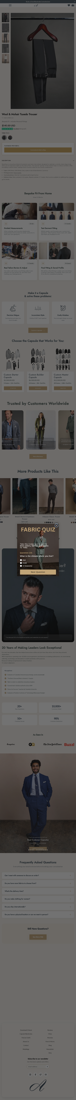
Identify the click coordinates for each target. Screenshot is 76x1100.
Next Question (38, 572)
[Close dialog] (56, 525)
